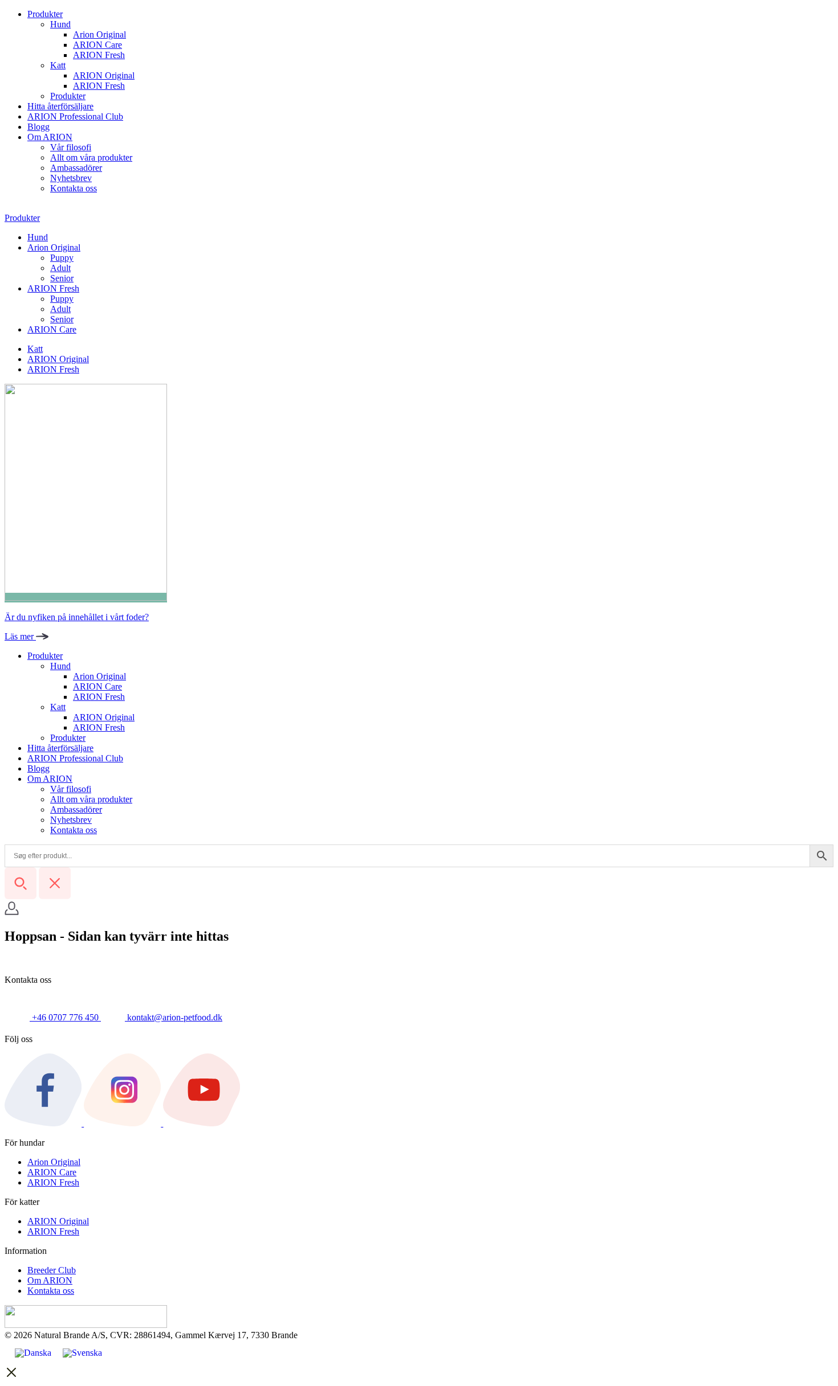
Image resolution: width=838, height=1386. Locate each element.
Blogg (38, 127)
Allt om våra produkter (91, 157)
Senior (62, 278)
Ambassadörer (76, 168)
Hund (60, 24)
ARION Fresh (99, 55)
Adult (60, 268)
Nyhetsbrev (71, 178)
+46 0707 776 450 (65, 1017)
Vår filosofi (70, 147)
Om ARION (49, 137)
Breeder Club (51, 1270)
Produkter (45, 14)
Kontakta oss (73, 188)
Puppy (62, 258)
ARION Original (104, 75)
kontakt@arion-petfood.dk (173, 1017)
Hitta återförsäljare (60, 106)
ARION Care (97, 45)
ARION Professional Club (75, 116)
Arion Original (99, 34)
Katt (58, 65)
